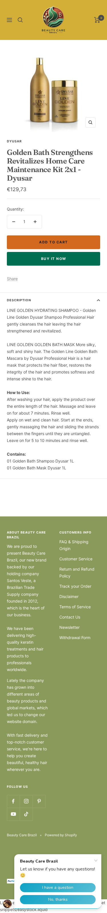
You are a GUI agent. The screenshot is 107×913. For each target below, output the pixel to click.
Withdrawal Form (74, 637)
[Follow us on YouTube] (13, 814)
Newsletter (69, 627)
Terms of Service (75, 606)
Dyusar (14, 141)
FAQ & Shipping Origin (73, 545)
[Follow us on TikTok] (26, 814)
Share (12, 278)
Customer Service (75, 558)
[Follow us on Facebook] (13, 801)
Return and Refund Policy (76, 572)
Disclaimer (68, 596)
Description (19, 300)
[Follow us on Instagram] (26, 801)
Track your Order (75, 586)
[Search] (20, 20)
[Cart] (97, 20)
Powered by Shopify (61, 835)
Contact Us (69, 617)
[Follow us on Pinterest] (39, 801)
